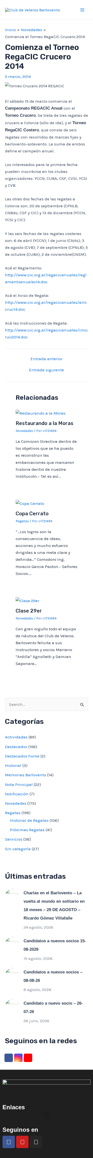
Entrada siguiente (46, 370)
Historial (13, 765)
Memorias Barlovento (25, 774)
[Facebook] (8, 1058)
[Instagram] (18, 1058)
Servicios (13, 839)
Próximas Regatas (27, 829)
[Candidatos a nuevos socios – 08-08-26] (12, 974)
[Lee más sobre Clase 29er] (27, 600)
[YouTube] (28, 1058)
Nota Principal (19, 784)
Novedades (24, 431)
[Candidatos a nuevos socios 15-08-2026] (12, 943)
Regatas (22, 521)
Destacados (16, 746)
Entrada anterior (46, 359)
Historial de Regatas (29, 820)
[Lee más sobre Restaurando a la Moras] (40, 412)
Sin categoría (18, 848)
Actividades (16, 736)
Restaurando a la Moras (44, 423)
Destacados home (22, 756)
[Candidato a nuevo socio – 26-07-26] (12, 1006)
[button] (46, 1115)
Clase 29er (29, 611)
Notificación (17, 793)
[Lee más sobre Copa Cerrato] (30, 502)
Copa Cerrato (32, 514)
